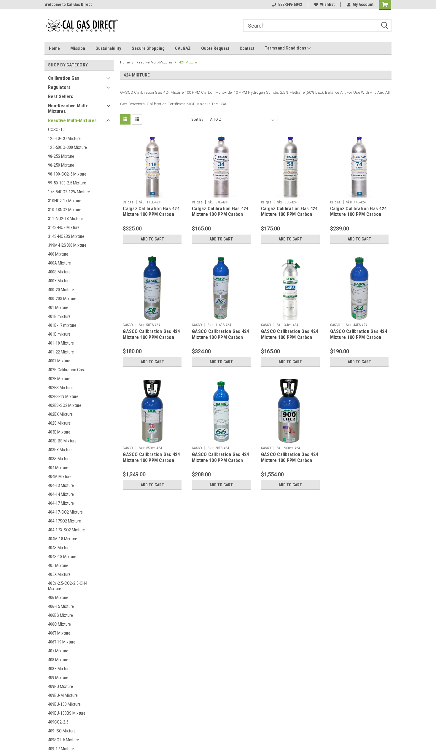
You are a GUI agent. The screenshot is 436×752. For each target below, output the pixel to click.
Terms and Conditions (286, 48)
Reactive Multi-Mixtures (72, 120)
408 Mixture (58, 659)
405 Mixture (58, 565)
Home (54, 48)
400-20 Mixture (61, 289)
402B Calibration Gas (66, 369)
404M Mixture (59, 476)
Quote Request (215, 48)
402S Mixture (59, 423)
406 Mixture (58, 597)
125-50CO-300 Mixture (67, 147)
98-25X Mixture (61, 165)
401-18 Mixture (61, 343)
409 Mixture (58, 677)
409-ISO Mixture (62, 731)
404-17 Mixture (61, 503)
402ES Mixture (60, 387)
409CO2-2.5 (58, 722)
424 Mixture (188, 62)
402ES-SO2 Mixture (64, 405)
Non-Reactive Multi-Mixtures (68, 108)
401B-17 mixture (62, 325)
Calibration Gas (63, 78)
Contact (247, 48)
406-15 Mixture (61, 606)
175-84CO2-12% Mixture (69, 192)
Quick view (152, 193)
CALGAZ (183, 48)
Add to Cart (152, 239)
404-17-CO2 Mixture (65, 512)
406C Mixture (59, 624)
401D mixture (59, 334)
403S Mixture (59, 458)
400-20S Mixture (62, 298)
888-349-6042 (290, 4)
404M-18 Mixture (62, 538)
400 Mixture (58, 254)
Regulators (59, 87)
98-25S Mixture (61, 156)
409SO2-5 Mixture (63, 740)
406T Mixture (59, 633)
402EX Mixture (60, 414)
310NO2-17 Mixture (64, 200)
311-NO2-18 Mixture (65, 218)
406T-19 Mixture (61, 642)
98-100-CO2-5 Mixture (67, 174)
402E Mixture (59, 378)
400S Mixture (59, 272)
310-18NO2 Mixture (64, 209)
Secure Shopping (148, 48)
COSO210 (56, 129)
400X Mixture (59, 280)
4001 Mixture (59, 361)
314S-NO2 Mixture (63, 227)
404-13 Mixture (61, 485)
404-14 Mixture (61, 494)
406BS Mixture (60, 615)
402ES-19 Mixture (63, 396)
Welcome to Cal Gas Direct (68, 4)
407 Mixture (58, 651)
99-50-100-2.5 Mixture (67, 183)
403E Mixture (59, 432)
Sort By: (197, 119)
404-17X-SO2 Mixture (66, 530)
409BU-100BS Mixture (66, 713)
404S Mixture (59, 547)
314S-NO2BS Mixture (66, 236)
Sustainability (108, 48)
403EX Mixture (60, 450)
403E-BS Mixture (62, 441)
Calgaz (128, 202)
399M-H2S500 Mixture (67, 245)
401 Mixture (58, 307)
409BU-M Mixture (63, 695)
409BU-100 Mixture (64, 704)
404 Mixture (58, 467)
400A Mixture (59, 263)
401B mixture (59, 316)
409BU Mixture (60, 686)
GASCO (128, 325)
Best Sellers (60, 96)
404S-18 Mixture (62, 556)
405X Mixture (59, 574)
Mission (77, 48)
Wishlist (327, 4)
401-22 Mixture (61, 352)
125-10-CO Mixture (64, 138)
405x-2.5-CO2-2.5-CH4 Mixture (67, 586)
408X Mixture (59, 668)
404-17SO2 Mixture (64, 521)
